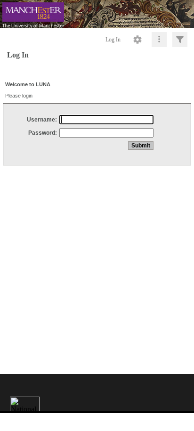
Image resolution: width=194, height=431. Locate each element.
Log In (113, 39)
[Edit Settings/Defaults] (137, 39)
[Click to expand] (179, 39)
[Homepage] (97, 14)
